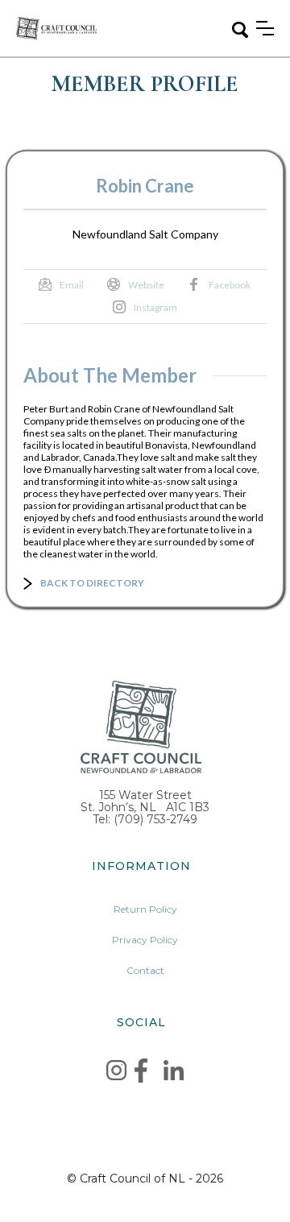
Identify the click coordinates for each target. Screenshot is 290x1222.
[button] (265, 28)
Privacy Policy (145, 940)
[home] (56, 28)
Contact (145, 970)
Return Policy (145, 909)
